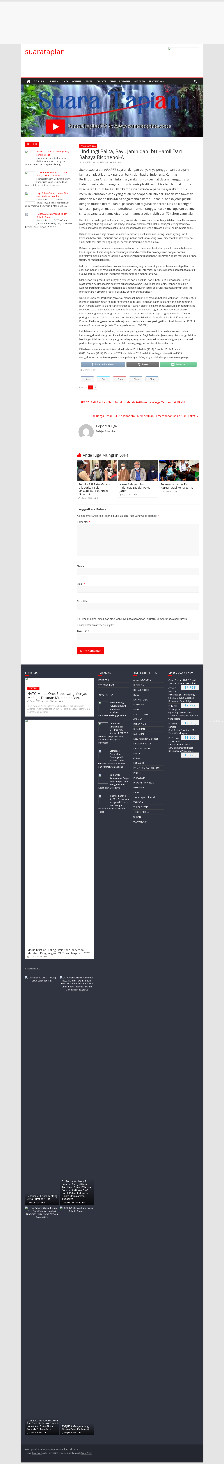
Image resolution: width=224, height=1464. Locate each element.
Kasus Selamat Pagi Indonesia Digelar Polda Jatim (135, 488)
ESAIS (53, 81)
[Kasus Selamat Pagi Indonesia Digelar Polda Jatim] (138, 462)
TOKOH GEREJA (141, 811)
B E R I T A (39, 81)
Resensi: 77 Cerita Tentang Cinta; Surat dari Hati (42, 1197)
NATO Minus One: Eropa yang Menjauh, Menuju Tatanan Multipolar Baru (58, 695)
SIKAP (136, 792)
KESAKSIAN (139, 728)
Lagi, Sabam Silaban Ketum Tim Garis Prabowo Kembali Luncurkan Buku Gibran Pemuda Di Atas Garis (43, 1425)
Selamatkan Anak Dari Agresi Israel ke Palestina (177, 486)
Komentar (83, 522)
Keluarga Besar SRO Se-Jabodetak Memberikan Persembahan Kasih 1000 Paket (145, 416)
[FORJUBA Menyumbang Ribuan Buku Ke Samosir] (77, 1207)
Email (81, 583)
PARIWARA (138, 763)
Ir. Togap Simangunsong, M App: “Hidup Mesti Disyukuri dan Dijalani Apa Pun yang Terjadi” (183, 712)
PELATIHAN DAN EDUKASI (146, 768)
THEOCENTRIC (140, 807)
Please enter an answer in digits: (95, 625)
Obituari (77, 81)
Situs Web (82, 601)
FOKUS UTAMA (141, 714)
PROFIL (89, 81)
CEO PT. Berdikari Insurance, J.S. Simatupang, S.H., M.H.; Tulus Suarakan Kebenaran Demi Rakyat (181, 694)
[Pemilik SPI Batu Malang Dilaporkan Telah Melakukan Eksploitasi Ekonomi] (97, 462)
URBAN (137, 816)
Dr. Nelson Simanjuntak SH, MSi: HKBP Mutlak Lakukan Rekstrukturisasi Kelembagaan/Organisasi (180, 744)
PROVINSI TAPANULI (143, 782)
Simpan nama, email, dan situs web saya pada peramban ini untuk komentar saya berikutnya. (134, 619)
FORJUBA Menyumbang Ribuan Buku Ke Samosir (76, 1428)
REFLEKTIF (138, 787)
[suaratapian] (28, 81)
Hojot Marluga (102, 162)
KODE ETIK (139, 81)
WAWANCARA (140, 821)
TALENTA (101, 81)
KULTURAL (138, 733)
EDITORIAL (124, 81)
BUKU (113, 81)
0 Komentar (118, 162)
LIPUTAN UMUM (141, 748)
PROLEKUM (139, 777)
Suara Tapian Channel (144, 797)
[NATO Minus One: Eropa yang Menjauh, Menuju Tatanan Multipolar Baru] (59, 679)
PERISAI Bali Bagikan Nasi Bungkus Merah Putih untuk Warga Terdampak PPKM (131, 402)
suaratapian (45, 51)
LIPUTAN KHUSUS (142, 743)
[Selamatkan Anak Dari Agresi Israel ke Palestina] (179, 462)
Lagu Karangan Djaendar (145, 738)
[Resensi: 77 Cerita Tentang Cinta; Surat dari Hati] (42, 977)
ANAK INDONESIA (88, 146)
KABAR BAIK (139, 724)
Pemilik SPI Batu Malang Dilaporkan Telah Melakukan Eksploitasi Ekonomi (94, 489)
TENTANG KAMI (157, 81)
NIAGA (65, 81)
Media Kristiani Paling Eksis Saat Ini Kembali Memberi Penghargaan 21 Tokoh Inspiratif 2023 (58, 951)
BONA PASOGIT (141, 689)
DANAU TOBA (140, 699)
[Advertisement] (91, 23)
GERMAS (137, 719)
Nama (81, 566)
